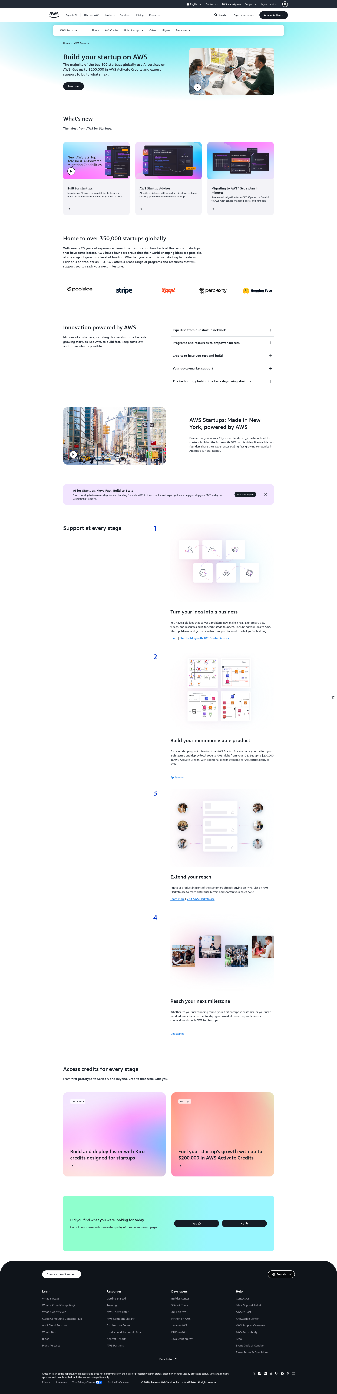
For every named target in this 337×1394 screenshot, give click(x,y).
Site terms (61, 1382)
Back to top (166, 1359)
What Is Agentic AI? (54, 1312)
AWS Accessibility (246, 1332)
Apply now (177, 777)
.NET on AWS (179, 1312)
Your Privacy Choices (83, 1382)
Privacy (46, 1382)
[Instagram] (271, 1374)
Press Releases (51, 1345)
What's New (49, 1332)
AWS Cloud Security (54, 1325)
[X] (254, 1374)
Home (66, 43)
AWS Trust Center (117, 1312)
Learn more (177, 899)
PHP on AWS (179, 1332)
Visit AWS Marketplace (200, 899)
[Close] (266, 494)
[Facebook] (259, 1374)
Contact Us (242, 1298)
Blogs (45, 1339)
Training (112, 1305)
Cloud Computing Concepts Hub (62, 1318)
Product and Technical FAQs (124, 1332)
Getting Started (116, 1298)
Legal (239, 1339)
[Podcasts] (287, 1374)
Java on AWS (179, 1325)
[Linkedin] (265, 1374)
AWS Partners (115, 1345)
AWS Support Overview (250, 1325)
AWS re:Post (243, 1312)
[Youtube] (282, 1374)
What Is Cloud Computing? (58, 1305)
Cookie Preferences (118, 1382)
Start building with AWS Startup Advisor (204, 638)
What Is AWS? (50, 1298)
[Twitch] (276, 1374)
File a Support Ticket (248, 1305)
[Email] (293, 1374)
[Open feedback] (333, 697)
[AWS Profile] (285, 4)
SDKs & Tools (179, 1305)
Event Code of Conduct (250, 1345)
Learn (173, 638)
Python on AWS (181, 1318)
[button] (91, 15)
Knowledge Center (247, 1318)
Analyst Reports (116, 1339)
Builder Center (180, 1298)
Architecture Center (119, 1325)
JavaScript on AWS (182, 1339)
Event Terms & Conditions (252, 1352)
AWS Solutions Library (120, 1318)
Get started (177, 1033)
